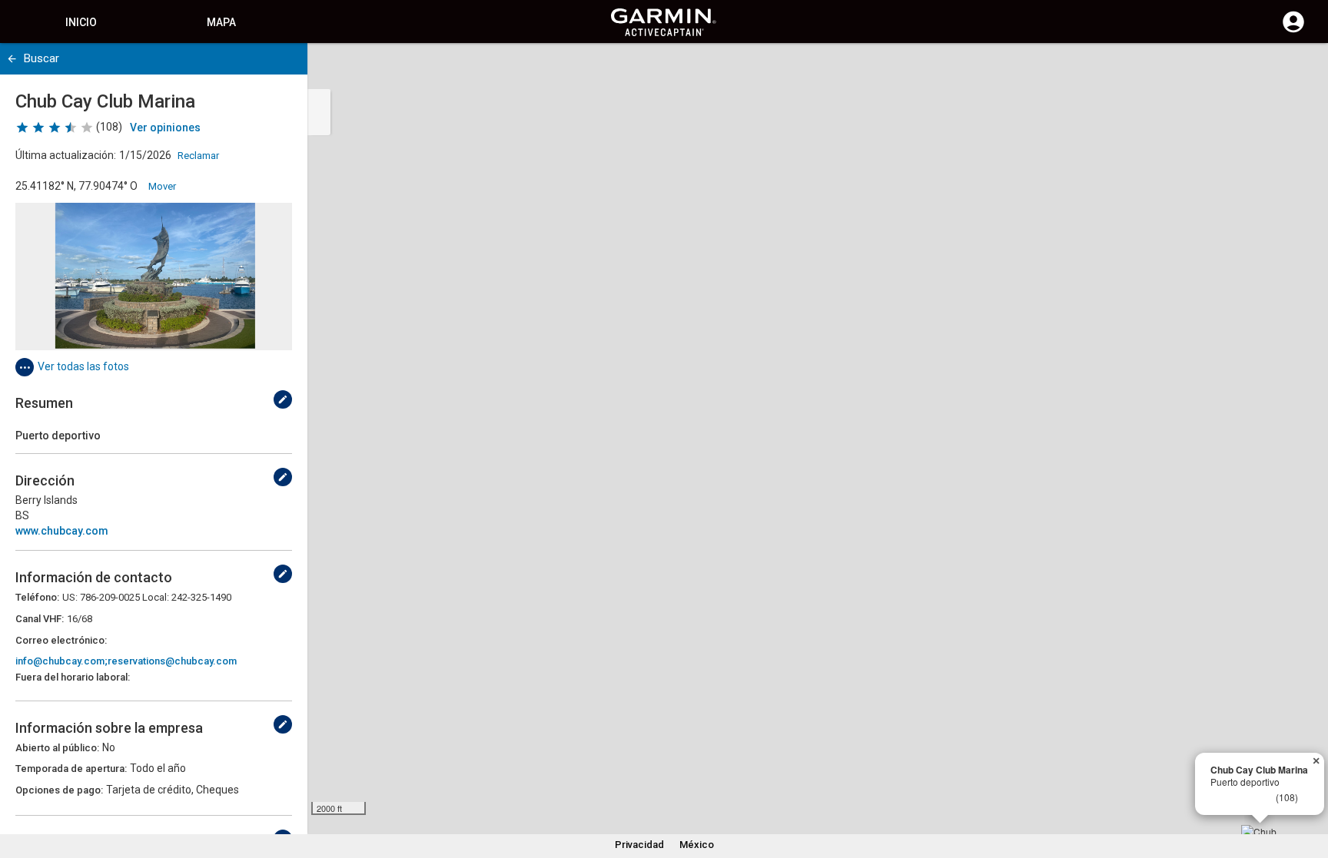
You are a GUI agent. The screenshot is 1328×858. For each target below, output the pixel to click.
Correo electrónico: (61, 640)
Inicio (81, 22)
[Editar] (283, 399)
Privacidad (639, 844)
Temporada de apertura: (71, 768)
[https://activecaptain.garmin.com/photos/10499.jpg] (153, 276)
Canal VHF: (39, 618)
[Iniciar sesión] (1293, 31)
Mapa (221, 22)
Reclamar (198, 155)
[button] (1308, 788)
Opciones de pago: (59, 790)
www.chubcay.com (61, 531)
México (696, 844)
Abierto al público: (57, 748)
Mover (162, 186)
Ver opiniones (165, 127)
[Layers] (1301, 69)
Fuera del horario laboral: (72, 677)
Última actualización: (65, 155)
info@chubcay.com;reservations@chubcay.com (126, 661)
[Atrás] (12, 59)
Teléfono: (37, 597)
